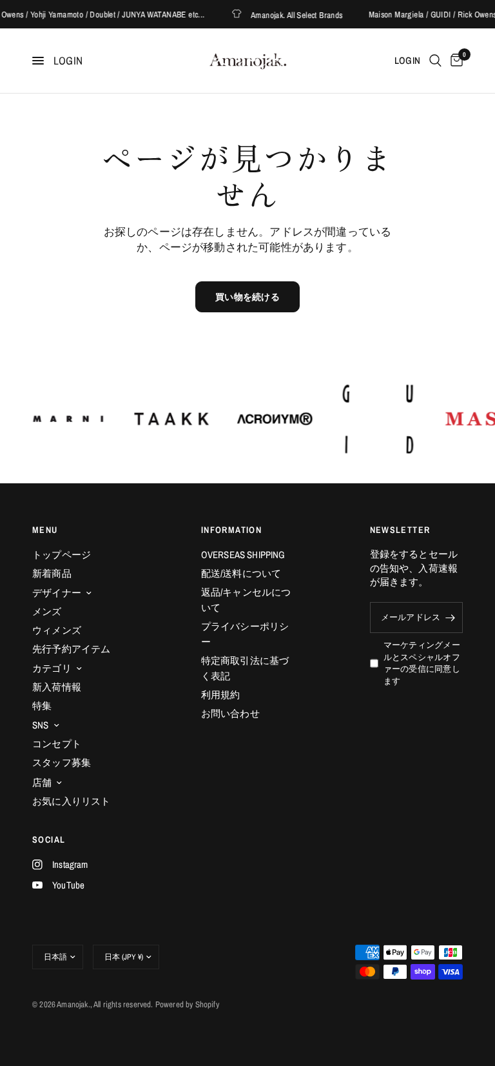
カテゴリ (52, 668)
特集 (42, 705)
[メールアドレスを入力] (450, 617)
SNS (40, 725)
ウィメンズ (56, 630)
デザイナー (56, 592)
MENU (45, 529)
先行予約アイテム (71, 649)
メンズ (47, 611)
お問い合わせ (230, 713)
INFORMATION (231, 529)
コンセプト (56, 743)
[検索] (435, 60)
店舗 (42, 782)
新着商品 (52, 573)
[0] (454, 60)
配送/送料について (241, 573)
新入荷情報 (56, 687)
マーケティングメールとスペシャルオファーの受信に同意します (421, 663)
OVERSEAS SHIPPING (243, 554)
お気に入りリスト (71, 801)
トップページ (61, 554)
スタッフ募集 (61, 762)
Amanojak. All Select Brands (292, 14)
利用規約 (220, 694)
